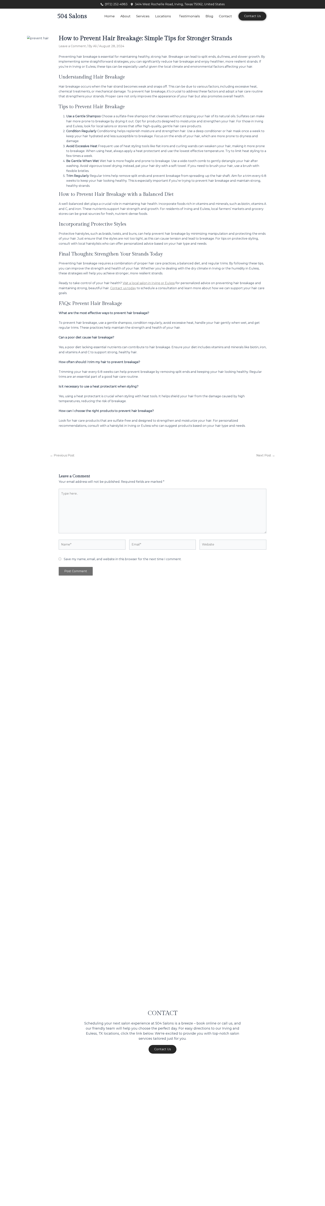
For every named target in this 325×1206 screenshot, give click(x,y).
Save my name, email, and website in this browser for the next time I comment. (122, 559)
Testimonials (189, 16)
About (125, 16)
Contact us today (123, 288)
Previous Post (62, 455)
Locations (163, 16)
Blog (209, 16)
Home (109, 16)
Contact (225, 16)
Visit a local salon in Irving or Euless (149, 283)
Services (143, 16)
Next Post (265, 455)
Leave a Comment (72, 46)
